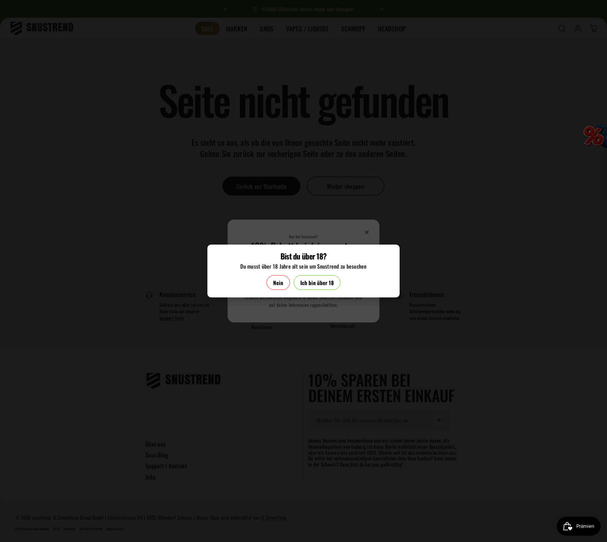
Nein (278, 283)
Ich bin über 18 (317, 283)
